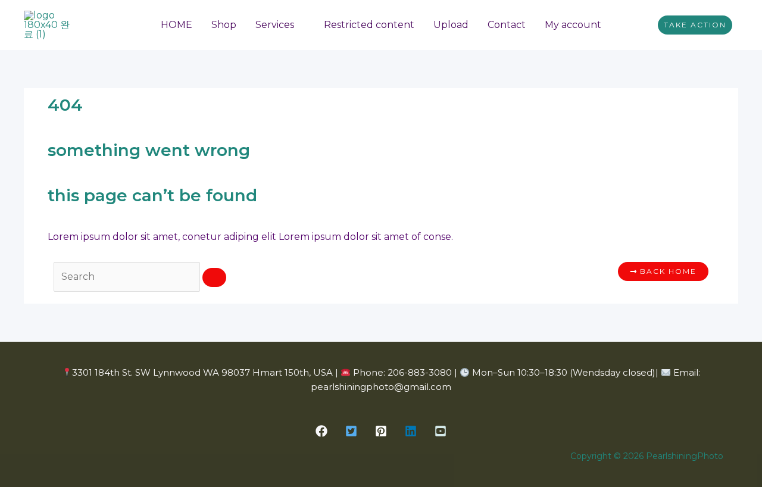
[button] (695, 25)
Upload (451, 24)
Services (274, 24)
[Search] (214, 277)
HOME (176, 24)
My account (573, 24)
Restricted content (369, 24)
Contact (507, 24)
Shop (223, 24)
